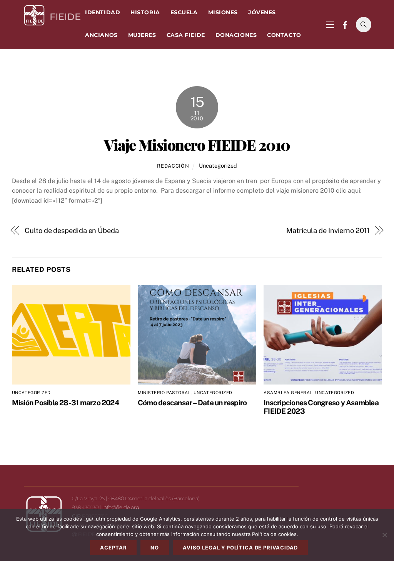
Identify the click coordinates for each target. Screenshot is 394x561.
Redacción (173, 166)
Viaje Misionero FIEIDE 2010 (197, 145)
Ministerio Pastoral (164, 392)
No (154, 547)
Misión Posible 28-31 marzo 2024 (65, 402)
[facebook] (345, 24)
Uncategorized (218, 165)
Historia (145, 12)
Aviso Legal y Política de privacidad (240, 547)
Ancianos (101, 35)
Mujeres (142, 35)
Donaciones (236, 35)
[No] (384, 535)
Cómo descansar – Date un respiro (192, 402)
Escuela (184, 12)
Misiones (223, 12)
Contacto (284, 35)
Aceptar (113, 547)
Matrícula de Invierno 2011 (327, 230)
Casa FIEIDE (186, 35)
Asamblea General (288, 392)
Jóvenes (262, 12)
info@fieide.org (120, 507)
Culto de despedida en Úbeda (72, 230)
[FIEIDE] (34, 23)
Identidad (102, 12)
